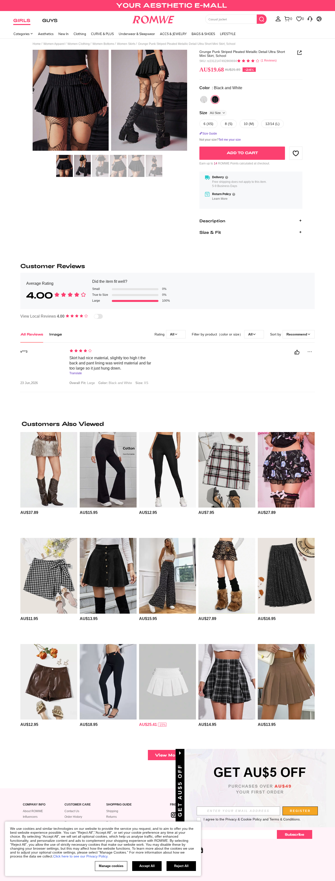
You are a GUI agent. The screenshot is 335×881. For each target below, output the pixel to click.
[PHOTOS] (110, 101)
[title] (167, 423)
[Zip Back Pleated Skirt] (286, 682)
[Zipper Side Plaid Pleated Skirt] (226, 682)
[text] (111, 351)
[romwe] (153, 18)
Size (210, 113)
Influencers (30, 817)
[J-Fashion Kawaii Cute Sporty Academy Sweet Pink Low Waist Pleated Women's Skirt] (167, 682)
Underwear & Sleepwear (137, 34)
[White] (203, 99)
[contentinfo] (29, 512)
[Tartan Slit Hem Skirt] (226, 470)
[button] (295, 153)
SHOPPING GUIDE (119, 804)
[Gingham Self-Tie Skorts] (48, 576)
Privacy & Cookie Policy (243, 819)
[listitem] (48, 483)
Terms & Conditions (285, 819)
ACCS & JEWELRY (173, 34)
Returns (111, 817)
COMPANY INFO (34, 804)
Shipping (112, 811)
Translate (75, 373)
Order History (73, 817)
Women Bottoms (103, 44)
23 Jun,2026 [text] (29, 383)
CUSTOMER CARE (77, 804)
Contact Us (71, 811)
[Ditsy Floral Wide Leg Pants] (167, 576)
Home (37, 44)
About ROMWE (33, 811)
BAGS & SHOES (203, 34)
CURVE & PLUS (102, 34)
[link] (167, 6)
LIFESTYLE (228, 34)
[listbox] (278, 18)
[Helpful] (297, 352)
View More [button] (167, 755)
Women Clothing (78, 44)
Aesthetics (45, 34)
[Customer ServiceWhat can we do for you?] (310, 19)
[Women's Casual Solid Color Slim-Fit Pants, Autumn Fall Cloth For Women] (108, 682)
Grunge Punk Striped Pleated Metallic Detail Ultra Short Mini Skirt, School (242, 54)
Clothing (80, 34)
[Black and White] (215, 99)
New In (63, 34)
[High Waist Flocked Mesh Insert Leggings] (167, 470)
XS (141, 383)
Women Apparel (54, 44)
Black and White (115, 383)
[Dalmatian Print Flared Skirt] (286, 576)
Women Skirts (126, 44)
